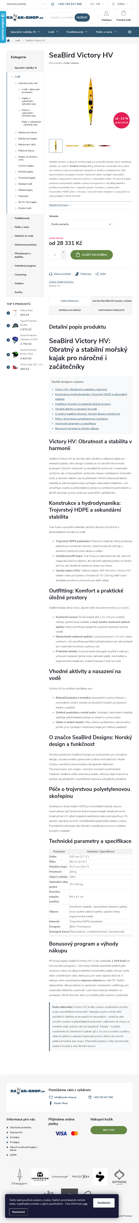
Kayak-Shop (60, 1103)
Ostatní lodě (24, 208)
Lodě (17, 76)
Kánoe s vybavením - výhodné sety (29, 112)
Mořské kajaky (25, 171)
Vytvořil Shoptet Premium (119, 1216)
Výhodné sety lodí (27, 83)
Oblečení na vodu (24, 236)
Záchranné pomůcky (25, 244)
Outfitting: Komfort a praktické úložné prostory (83, 404)
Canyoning (20, 274)
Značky (18, 292)
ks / (108, 1130)
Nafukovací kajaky (27, 138)
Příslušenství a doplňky (23, 255)
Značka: (61, 282)
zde (85, 1204)
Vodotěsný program (25, 265)
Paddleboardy (22, 218)
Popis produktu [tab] (70, 301)
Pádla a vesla (22, 227)
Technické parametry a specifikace (75, 423)
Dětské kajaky (25, 190)
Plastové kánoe (26, 150)
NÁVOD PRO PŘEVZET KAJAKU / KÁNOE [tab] (112, 301)
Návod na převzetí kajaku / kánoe (24, 1149)
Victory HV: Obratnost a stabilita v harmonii (81, 389)
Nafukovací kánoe (27, 132)
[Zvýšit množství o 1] (63, 252)
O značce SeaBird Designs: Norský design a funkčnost (87, 414)
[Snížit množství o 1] (63, 257)
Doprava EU (16, 1132)
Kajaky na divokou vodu (27, 158)
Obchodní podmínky (16, 4)
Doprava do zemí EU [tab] (70, 310)
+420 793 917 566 (103, 1097)
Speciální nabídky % (26, 67)
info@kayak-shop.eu (65, 1097)
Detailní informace (58, 205)
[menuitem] (25, 32)
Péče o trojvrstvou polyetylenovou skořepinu (81, 419)
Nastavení (18, 1212)
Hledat (82, 17)
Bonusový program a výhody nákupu (77, 428)
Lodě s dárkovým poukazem (31, 91)
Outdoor (19, 283)
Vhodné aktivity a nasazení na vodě (76, 409)
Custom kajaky (26, 165)
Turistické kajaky (26, 177)
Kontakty (14, 1137)
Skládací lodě (25, 184)
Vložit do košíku (94, 255)
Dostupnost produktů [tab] (111, 310)
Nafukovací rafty (27, 144)
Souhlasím (103, 1203)
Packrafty (23, 196)
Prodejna (14, 1142)
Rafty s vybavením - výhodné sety (31, 123)
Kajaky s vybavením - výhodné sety (29, 101)
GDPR (13, 1155)
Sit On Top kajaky (27, 202)
